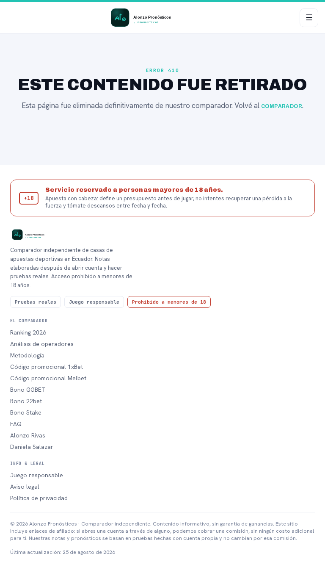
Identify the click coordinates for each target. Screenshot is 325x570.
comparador (282, 106)
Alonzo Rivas (27, 435)
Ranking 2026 (28, 332)
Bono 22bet (26, 401)
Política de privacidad (39, 498)
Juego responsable (36, 475)
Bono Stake (25, 412)
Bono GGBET (28, 389)
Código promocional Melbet (48, 378)
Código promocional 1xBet (46, 367)
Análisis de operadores (42, 344)
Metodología (27, 355)
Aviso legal (24, 486)
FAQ (16, 424)
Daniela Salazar (31, 447)
